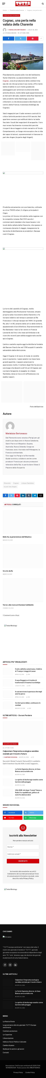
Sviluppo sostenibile (10, 744)
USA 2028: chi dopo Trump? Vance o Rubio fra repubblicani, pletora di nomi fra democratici (28, 792)
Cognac (6, 81)
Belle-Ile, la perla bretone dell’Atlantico (17, 537)
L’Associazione (8, 1038)
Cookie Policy (30, 1072)
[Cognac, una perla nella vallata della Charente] (23, 56)
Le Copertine (7, 1035)
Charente (7, 483)
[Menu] (3, 3)
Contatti (6, 1052)
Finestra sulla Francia (11, 15)
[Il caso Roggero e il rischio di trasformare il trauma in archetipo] (8, 683)
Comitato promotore (10, 1031)
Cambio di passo (8, 1045)
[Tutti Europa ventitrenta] (23, 3)
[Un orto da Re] (23, 556)
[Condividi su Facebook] (8, 39)
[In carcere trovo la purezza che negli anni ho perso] (8, 694)
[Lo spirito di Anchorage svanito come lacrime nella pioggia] (8, 782)
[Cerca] (42, 3)
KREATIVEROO (35, 1068)
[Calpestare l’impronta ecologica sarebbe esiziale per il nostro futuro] (23, 733)
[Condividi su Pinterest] (32, 39)
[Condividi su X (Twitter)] (20, 39)
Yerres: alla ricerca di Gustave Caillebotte (18, 605)
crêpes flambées (27, 483)
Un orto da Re (8, 571)
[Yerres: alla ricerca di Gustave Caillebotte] (23, 590)
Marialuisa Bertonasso (17, 30)
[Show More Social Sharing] (41, 39)
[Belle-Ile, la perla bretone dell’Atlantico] (23, 522)
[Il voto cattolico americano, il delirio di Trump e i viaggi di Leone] (8, 671)
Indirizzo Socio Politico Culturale (14, 1042)
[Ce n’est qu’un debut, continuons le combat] (8, 705)
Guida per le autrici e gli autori (13, 1049)
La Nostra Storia (9, 1021)
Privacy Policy (28, 878)
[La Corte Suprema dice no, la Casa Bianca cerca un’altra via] (8, 772)
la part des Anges (10, 487)
